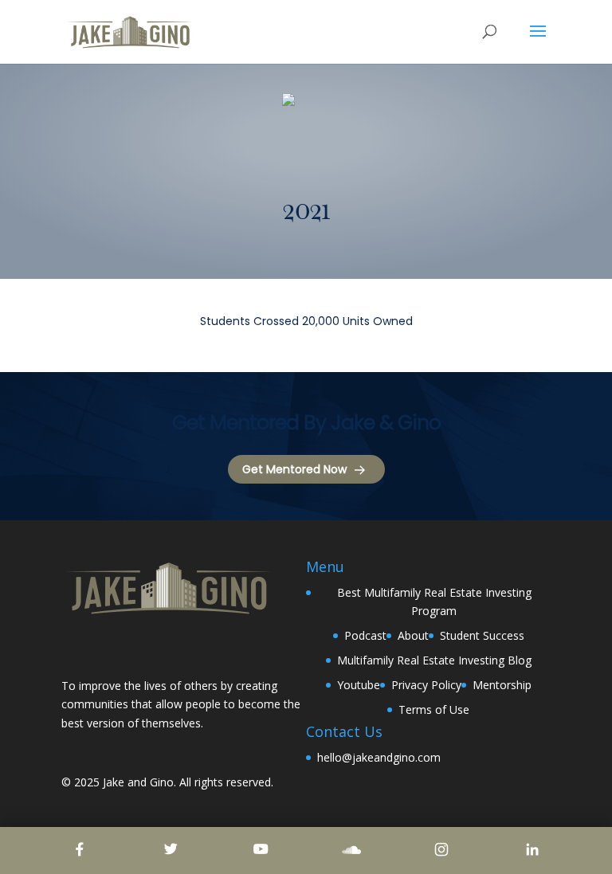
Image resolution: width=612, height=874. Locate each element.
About (413, 635)
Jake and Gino (138, 782)
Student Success (482, 635)
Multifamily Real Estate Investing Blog (434, 660)
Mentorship (502, 684)
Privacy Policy (426, 684)
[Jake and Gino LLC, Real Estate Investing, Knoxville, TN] (121, 648)
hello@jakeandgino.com (379, 757)
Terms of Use (433, 709)
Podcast (365, 635)
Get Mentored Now (294, 469)
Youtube (358, 684)
